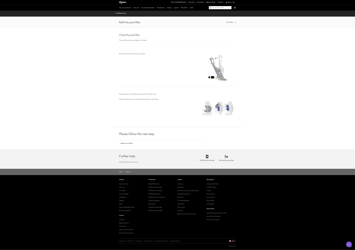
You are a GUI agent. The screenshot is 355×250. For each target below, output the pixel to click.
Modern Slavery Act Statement (161, 241)
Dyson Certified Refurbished (178, 2)
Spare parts (181, 187)
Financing (180, 210)
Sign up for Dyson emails (126, 229)
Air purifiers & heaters (148, 8)
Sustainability (210, 204)
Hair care (136, 8)
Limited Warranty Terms (184, 194)
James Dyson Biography (213, 219)
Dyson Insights (211, 197)
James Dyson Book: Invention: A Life (216, 213)
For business (200, 2)
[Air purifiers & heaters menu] (155, 8)
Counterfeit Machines (183, 200)
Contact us (220, 2)
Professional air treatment (155, 190)
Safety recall (181, 204)
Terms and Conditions (148, 241)
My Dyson (122, 219)
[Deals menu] (194, 8)
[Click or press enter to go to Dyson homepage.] (122, 2)
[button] (222, 22)
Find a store (191, 2)
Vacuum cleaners (124, 184)
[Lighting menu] (173, 8)
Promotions (181, 197)
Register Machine (124, 223)
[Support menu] (180, 8)
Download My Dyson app (126, 233)
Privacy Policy (122, 241)
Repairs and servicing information (187, 214)
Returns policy (181, 207)
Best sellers (184, 8)
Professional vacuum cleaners (156, 197)
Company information (213, 184)
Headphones (161, 8)
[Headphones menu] (165, 8)
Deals (191, 8)
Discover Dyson (211, 194)
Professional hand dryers (155, 187)
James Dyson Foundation (213, 216)
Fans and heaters (124, 194)
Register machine (210, 2)
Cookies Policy (130, 241)
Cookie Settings (138, 241)
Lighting (169, 8)
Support (176, 8)
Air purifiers (122, 190)
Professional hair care (154, 194)
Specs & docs (151, 204)
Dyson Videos (210, 200)
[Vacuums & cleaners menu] (132, 8)
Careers (209, 190)
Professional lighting (153, 200)
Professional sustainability (155, 210)
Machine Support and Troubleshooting (188, 190)
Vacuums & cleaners (125, 8)
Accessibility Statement (175, 241)
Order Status (122, 226)
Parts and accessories (125, 210)
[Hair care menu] (140, 8)
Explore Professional (153, 184)
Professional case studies (155, 207)
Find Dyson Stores (211, 187)
